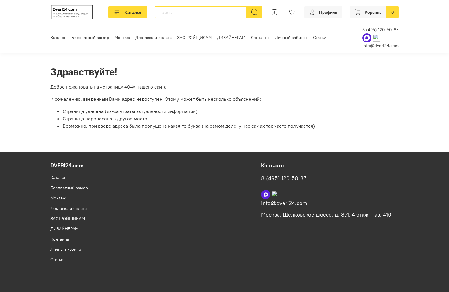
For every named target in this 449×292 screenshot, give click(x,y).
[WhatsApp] (367, 37)
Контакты (260, 37)
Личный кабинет (291, 37)
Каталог (133, 12)
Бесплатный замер (90, 37)
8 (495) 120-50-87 (380, 29)
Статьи (319, 37)
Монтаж (122, 37)
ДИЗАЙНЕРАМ (231, 37)
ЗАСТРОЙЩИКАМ (194, 37)
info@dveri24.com (380, 45)
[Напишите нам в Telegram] (275, 194)
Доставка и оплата (153, 37)
